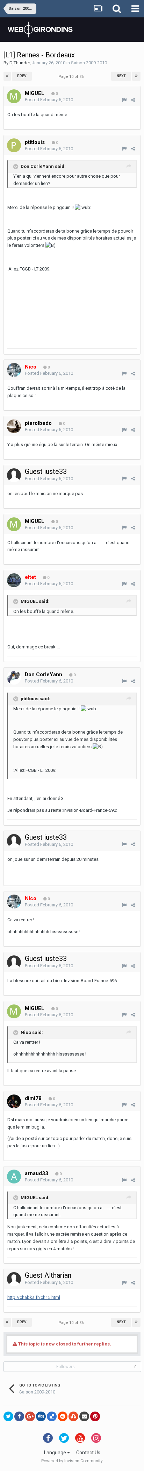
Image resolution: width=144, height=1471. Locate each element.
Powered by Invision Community (72, 1460)
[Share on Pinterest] (95, 1416)
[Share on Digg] (41, 1416)
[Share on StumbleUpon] (73, 1416)
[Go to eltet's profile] (14, 580)
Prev (22, 76)
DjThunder (19, 62)
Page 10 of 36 (72, 76)
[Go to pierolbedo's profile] (14, 426)
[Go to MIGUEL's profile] (14, 96)
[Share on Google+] (30, 1416)
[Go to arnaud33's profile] (14, 1176)
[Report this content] (124, 100)
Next (121, 76)
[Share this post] (133, 100)
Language (55, 1452)
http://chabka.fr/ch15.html (33, 1297)
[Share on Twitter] (8, 1416)
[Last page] (136, 76)
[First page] (7, 76)
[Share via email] (84, 1416)
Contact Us (88, 1452)
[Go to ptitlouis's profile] (14, 145)
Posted (49, 99)
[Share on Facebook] (19, 1416)
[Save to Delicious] (52, 1416)
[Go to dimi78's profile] (14, 1101)
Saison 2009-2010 (89, 62)
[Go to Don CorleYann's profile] (14, 678)
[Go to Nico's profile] (14, 370)
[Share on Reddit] (62, 1416)
